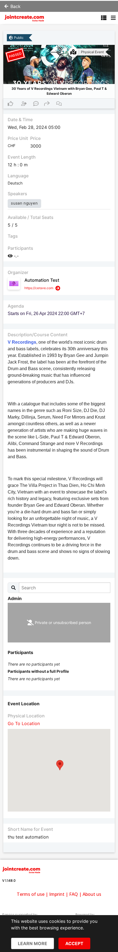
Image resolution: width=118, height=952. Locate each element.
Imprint (56, 894)
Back (15, 6)
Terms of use (30, 894)
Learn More (32, 943)
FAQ (73, 894)
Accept (74, 943)
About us (92, 894)
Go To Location (24, 723)
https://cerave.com (38, 288)
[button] (60, 765)
